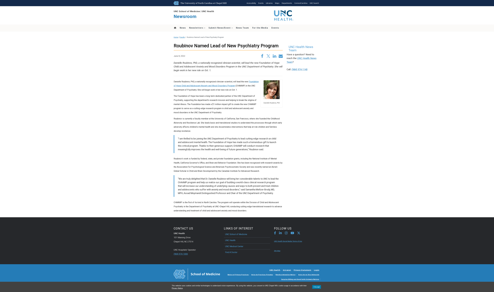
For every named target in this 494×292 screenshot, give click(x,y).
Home (175, 28)
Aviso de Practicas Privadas (262, 275)
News (183, 27)
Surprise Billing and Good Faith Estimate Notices (300, 279)
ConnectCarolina (300, 3)
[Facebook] (275, 233)
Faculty (182, 37)
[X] (298, 233)
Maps (277, 3)
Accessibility (251, 3)
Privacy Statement (302, 270)
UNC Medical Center (234, 246)
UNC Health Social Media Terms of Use (288, 241)
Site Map (277, 251)
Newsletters (196, 27)
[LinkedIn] (280, 233)
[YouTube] (292, 233)
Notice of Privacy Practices (238, 275)
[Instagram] (286, 233)
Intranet (287, 270)
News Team (242, 27)
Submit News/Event (220, 27)
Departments (287, 3)
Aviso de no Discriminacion (308, 275)
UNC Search (314, 3)
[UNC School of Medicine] (197, 274)
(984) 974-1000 (181, 254)
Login (316, 270)
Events (261, 3)
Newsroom (185, 16)
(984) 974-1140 (299, 69)
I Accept (317, 287)
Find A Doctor (231, 252)
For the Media (260, 27)
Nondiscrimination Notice (285, 275)
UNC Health (208, 11)
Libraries (269, 3)
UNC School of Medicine (187, 11)
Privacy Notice (177, 288)
